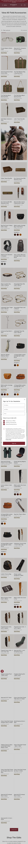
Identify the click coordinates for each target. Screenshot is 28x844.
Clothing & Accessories (11, 422)
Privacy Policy (8, 439)
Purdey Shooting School (11, 424)
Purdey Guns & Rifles (10, 420)
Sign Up (14, 443)
